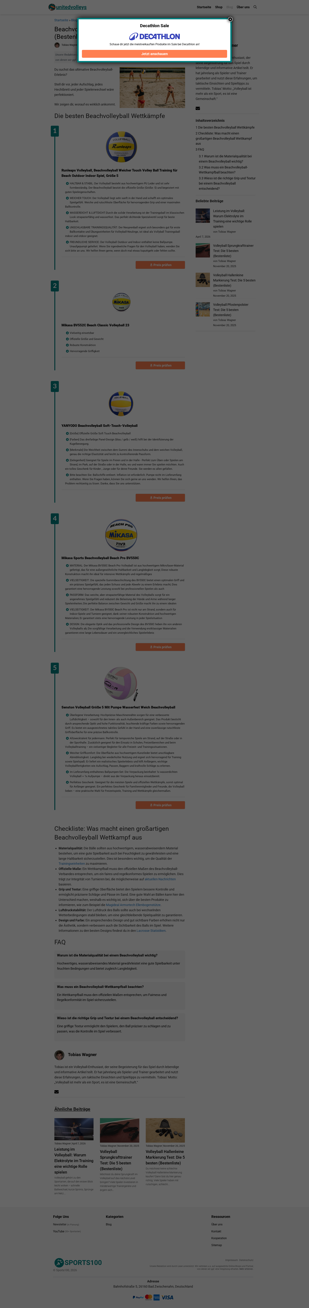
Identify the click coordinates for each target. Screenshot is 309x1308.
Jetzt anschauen (154, 54)
